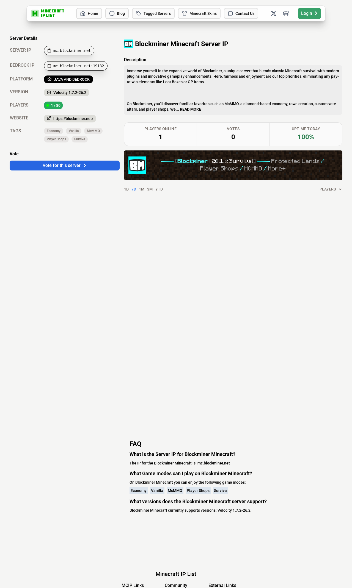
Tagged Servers (157, 13)
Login (306, 13)
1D (126, 189)
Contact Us (244, 13)
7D (133, 189)
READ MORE (190, 109)
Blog (121, 13)
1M (141, 189)
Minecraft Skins (203, 13)
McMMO (93, 131)
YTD (159, 189)
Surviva (79, 139)
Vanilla (74, 131)
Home (93, 13)
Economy (54, 131)
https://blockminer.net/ (73, 118)
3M (150, 189)
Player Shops (56, 139)
